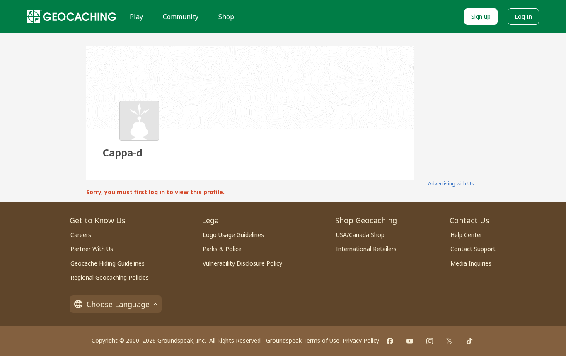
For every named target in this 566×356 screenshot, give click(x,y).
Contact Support (473, 249)
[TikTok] (469, 341)
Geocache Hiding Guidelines (107, 263)
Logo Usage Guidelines (233, 235)
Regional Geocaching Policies (109, 277)
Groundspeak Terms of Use (302, 340)
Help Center (466, 235)
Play (136, 16)
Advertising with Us (451, 183)
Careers (80, 235)
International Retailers (366, 249)
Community (180, 16)
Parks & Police (222, 249)
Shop (226, 16)
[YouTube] (410, 341)
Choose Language (118, 304)
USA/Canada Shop (360, 235)
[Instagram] (430, 341)
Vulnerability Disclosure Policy (242, 263)
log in (157, 192)
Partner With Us (91, 249)
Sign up (481, 16)
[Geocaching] (71, 16)
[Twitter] (450, 341)
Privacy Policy (361, 340)
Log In (523, 16)
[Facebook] (390, 341)
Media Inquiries (470, 263)
